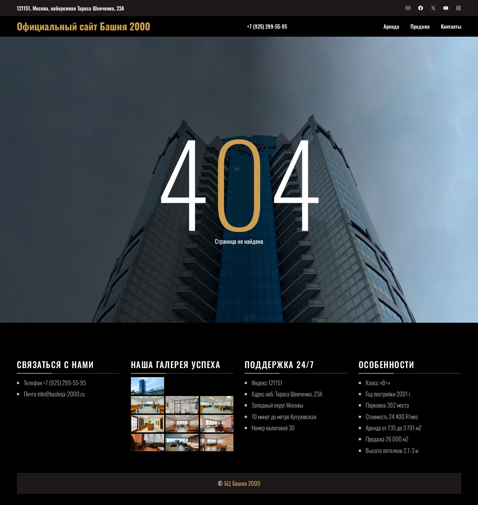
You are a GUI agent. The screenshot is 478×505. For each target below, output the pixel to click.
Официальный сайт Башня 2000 (83, 26)
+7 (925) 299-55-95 (267, 26)
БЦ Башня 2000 (242, 483)
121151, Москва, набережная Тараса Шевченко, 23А (70, 8)
